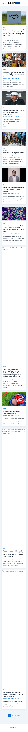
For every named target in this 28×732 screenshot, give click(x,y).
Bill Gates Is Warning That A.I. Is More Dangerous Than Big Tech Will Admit (13, 694)
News (4, 27)
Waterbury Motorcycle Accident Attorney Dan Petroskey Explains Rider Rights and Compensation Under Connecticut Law (12, 372)
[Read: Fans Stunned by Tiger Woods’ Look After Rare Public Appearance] (14, 98)
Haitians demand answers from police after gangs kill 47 (13, 152)
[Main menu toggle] (3, 3)
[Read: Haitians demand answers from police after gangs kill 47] (14, 138)
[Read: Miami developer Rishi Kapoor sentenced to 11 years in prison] (14, 175)
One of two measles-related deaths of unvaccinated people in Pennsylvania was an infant (13, 228)
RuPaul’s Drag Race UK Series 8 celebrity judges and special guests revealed (13, 74)
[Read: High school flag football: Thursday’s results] (14, 399)
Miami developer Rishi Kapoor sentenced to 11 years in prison (13, 189)
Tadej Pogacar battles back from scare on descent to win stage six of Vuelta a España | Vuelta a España (13, 553)
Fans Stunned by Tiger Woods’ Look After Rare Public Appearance (13, 112)
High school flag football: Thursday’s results (12, 412)
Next (14, 718)
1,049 (18, 715)
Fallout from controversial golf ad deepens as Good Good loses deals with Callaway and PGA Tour (13, 32)
